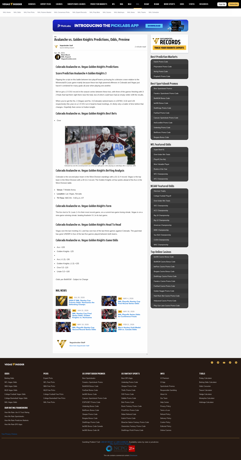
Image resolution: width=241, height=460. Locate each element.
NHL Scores (107, 12)
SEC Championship (161, 206)
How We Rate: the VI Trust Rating (17, 412)
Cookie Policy (165, 422)
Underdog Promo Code (162, 128)
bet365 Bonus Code (161, 103)
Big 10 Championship (161, 215)
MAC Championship (161, 245)
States (192, 4)
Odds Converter (205, 386)
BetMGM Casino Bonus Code (164, 262)
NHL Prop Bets (95, 12)
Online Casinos (165, 430)
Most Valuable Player (161, 164)
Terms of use (165, 410)
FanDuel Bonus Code (90, 390)
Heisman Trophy (160, 191)
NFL (113, 4)
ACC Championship (161, 210)
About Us (163, 394)
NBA (121, 4)
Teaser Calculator (205, 390)
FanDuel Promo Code (161, 113)
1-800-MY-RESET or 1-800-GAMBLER (114, 442)
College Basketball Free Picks (54, 398)
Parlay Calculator (205, 378)
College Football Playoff (162, 196)
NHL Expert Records (80, 12)
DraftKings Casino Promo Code (165, 276)
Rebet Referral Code (128, 414)
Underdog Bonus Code (90, 406)
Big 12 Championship (161, 220)
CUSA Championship (161, 240)
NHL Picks (29, 12)
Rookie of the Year (160, 169)
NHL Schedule (154, 12)
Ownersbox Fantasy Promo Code (133, 426)
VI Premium (164, 378)
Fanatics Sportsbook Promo (92, 382)
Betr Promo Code (127, 402)
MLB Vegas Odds (11, 390)
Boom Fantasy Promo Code (131, 406)
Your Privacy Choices (9, 434)
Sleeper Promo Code (89, 414)
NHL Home (7, 12)
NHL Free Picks (49, 402)
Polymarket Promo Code (163, 67)
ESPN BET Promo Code (91, 402)
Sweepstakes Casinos (76, 4)
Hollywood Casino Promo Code (165, 301)
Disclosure (133, 455)
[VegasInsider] (15, 365)
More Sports (169, 4)
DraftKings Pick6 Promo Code (132, 430)
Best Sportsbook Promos (163, 88)
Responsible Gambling (168, 390)
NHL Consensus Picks (62, 12)
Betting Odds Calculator (208, 382)
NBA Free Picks (49, 386)
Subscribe (233, 4)
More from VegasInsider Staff (79, 346)
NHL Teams (142, 12)
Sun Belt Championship (162, 235)
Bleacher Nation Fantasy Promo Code (135, 422)
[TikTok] (230, 362)
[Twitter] (218, 362)
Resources (203, 4)
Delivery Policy (165, 418)
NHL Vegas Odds (11, 402)
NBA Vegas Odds (11, 386)
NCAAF (146, 4)
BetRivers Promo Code (162, 132)
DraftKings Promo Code (162, 108)
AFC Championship (161, 179)
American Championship (162, 225)
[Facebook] (212, 362)
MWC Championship (161, 230)
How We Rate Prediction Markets (17, 420)
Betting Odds (9, 378)
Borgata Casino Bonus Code (164, 271)
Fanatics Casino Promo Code (164, 281)
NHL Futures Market (44, 12)
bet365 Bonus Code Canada (92, 426)
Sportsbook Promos (167, 386)
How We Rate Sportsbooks (14, 416)
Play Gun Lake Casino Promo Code (167, 306)
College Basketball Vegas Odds (16, 398)
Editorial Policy (165, 426)
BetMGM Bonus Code (162, 98)
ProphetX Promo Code (162, 76)
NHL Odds (17, 12)
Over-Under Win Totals (162, 154)
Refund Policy (165, 414)
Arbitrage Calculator (206, 402)
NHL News (131, 12)
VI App (162, 382)
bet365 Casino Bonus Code (164, 257)
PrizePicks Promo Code (130, 410)
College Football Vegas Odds (15, 394)
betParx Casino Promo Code (164, 267)
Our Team (163, 398)
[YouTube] (224, 362)
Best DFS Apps (127, 378)
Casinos (59, 4)
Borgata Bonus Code (161, 137)
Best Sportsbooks (88, 378)
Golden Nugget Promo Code (164, 291)
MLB (129, 4)
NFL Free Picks (49, 382)
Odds (182, 4)
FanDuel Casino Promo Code (164, 286)
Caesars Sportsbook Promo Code (166, 118)
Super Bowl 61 (159, 150)
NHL (137, 4)
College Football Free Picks (53, 394)
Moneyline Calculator (206, 398)
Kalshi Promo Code (161, 62)
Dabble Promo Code (128, 398)
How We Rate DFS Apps (13, 424)
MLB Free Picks (49, 390)
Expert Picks (45, 4)
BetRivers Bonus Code (90, 410)
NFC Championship (161, 174)
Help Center (164, 402)
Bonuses (32, 4)
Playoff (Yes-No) (160, 159)
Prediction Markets (98, 4)
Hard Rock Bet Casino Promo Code (166, 296)
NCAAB (156, 4)
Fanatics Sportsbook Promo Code (166, 93)
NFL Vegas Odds (11, 382)
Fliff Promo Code (127, 394)
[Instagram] (236, 362)
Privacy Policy (165, 406)
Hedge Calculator (205, 394)
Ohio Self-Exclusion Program (120, 444)
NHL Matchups (119, 12)
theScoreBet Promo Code (163, 123)
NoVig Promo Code (161, 71)
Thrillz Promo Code (128, 390)
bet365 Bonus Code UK (90, 430)
